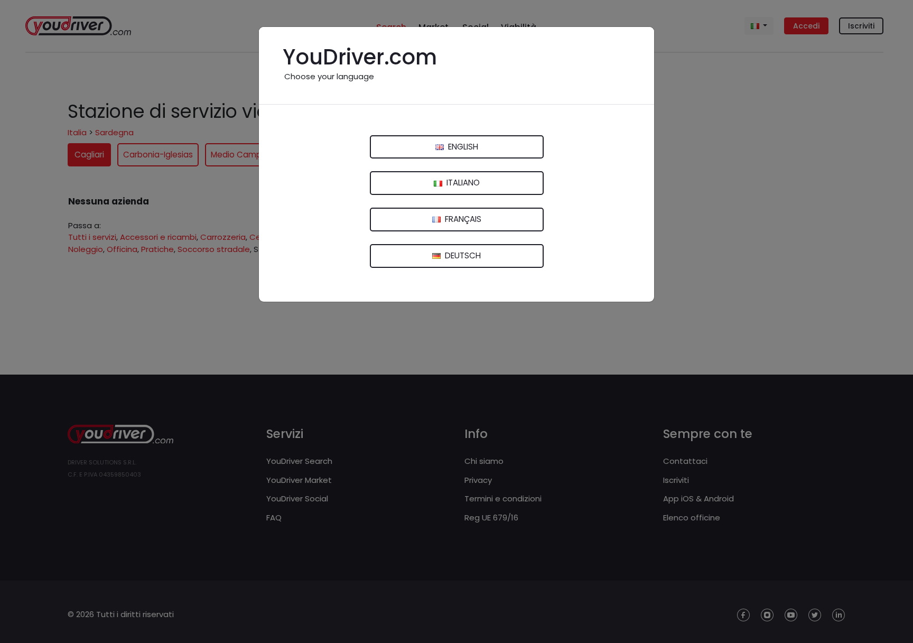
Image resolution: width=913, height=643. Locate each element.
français (462, 219)
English (462, 146)
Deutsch (462, 255)
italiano (462, 182)
